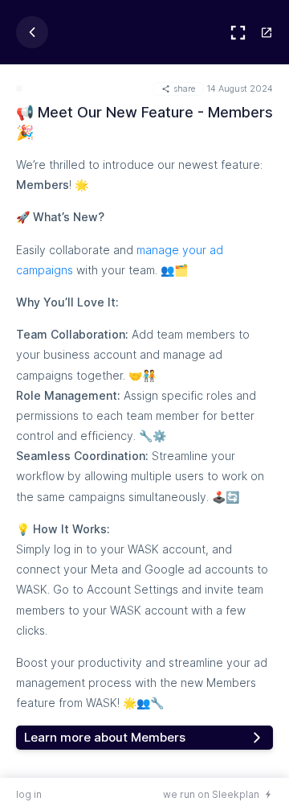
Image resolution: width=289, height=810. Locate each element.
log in (29, 794)
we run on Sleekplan (211, 794)
